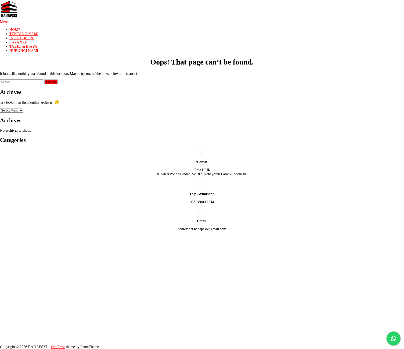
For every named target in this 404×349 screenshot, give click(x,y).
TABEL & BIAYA (23, 46)
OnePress (58, 347)
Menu (4, 22)
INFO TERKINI (21, 38)
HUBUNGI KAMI (23, 51)
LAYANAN (18, 42)
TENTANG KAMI (23, 34)
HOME (15, 30)
